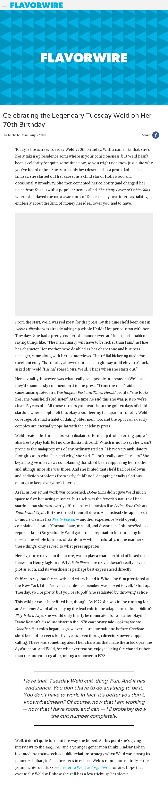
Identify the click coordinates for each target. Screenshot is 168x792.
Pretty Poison (63, 519)
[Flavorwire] (36, 5)
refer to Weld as (85, 767)
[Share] (155, 135)
